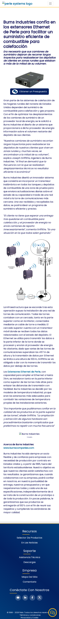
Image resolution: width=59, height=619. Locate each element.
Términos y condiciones (30, 615)
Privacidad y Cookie (29, 617)
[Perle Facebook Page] (32, 598)
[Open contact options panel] (52, 612)
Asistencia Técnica (29, 557)
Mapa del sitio (30, 577)
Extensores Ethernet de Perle (24, 371)
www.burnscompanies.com (18, 448)
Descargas (29, 562)
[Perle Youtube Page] (18, 598)
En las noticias (29, 542)
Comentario (29, 581)
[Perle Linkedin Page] (25, 598)
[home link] (17, 3)
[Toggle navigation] (50, 3)
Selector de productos (29, 537)
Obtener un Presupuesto (33, 91)
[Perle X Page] (39, 598)
